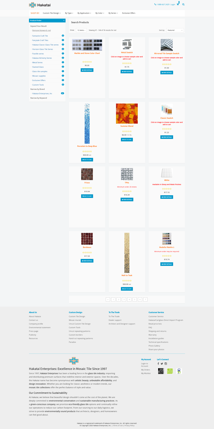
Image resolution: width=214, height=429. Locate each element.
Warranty (152, 335)
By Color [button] (99, 13)
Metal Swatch (127, 52)
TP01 (127, 182)
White (166, 180)
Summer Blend (126, 126)
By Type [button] (68, 13)
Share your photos (156, 349)
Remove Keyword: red (41, 30)
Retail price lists (155, 324)
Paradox (72, 342)
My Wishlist (146, 373)
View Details (87, 70)
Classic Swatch (166, 118)
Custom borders (76, 335)
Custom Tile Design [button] (51, 13)
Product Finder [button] (35, 20)
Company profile (36, 324)
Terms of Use (118, 425)
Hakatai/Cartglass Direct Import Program (166, 320)
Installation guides (156, 338)
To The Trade (114, 316)
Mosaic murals (75, 320)
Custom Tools (74, 327)
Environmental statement (39, 327)
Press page (33, 331)
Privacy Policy (129, 425)
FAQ (150, 327)
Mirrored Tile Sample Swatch (166, 53)
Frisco (87, 182)
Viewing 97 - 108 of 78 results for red (102, 30)
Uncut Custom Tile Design (80, 324)
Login (173, 4)
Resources (33, 338)
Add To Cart (88, 159)
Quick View (87, 45)
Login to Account (144, 364)
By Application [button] (84, 13)
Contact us (33, 320)
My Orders (145, 370)
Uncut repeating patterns (79, 331)
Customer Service (156, 316)
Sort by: (162, 30)
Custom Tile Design (77, 316)
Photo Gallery (154, 346)
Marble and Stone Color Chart (87, 53)
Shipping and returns (157, 331)
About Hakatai (35, 316)
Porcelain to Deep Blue (87, 146)
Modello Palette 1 (166, 247)
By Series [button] (113, 13)
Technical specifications (158, 342)
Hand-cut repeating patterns (81, 338)
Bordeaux (87, 247)
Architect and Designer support (122, 324)
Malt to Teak (127, 275)
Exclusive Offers (128, 13)
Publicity (32, 335)
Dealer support (115, 320)
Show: (72, 30)
